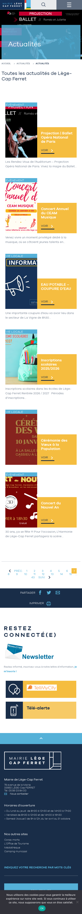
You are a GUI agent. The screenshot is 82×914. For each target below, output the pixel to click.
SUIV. (41, 577)
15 (70, 574)
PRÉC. (18, 570)
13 (52, 574)
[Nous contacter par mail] (58, 592)
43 (33, 577)
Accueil (6, 63)
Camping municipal (15, 851)
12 (43, 574)
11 (34, 574)
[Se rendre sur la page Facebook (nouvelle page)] (40, 592)
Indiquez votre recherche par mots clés (37, 867)
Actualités (23, 63)
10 (25, 574)
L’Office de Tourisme (16, 843)
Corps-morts (12, 839)
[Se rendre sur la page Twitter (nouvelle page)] (49, 592)
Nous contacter (19, 793)
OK (42, 908)
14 (61, 574)
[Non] (77, 902)
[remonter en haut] (41, 738)
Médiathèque (12, 847)
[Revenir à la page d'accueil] (15, 5)
